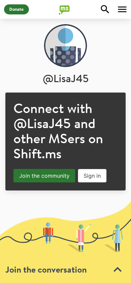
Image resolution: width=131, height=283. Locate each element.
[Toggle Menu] (122, 9)
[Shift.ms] (65, 9)
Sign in (92, 175)
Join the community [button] (44, 175)
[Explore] (105, 9)
